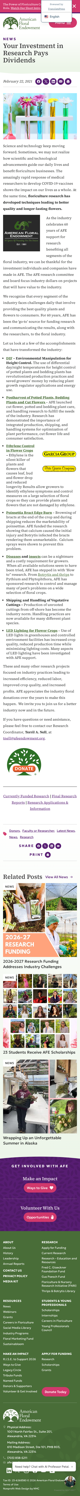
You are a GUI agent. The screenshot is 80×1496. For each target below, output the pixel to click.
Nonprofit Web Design (16, 1488)
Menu (60, 22)
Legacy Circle (12, 1370)
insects (35, 556)
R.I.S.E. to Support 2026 (19, 1359)
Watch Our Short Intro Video (30, 8)
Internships (50, 1315)
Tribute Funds (12, 1375)
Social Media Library (17, 1328)
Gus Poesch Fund (53, 1277)
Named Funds (12, 1381)
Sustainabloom (13, 1344)
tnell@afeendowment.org (24, 738)
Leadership (11, 1258)
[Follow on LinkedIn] (9, 1470)
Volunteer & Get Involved (20, 1391)
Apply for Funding (54, 1248)
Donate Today (55, 1392)
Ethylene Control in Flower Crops (20, 448)
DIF (9, 358)
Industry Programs (16, 1333)
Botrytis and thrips (53, 574)
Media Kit (10, 1281)
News (7, 1306)
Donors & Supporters (17, 1386)
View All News (56, 877)
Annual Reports (13, 1264)
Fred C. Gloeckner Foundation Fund (54, 1269)
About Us (9, 1248)
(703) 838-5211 (17, 1458)
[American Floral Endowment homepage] (21, 23)
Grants (8, 1317)
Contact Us (12, 1270)
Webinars (9, 1312)
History (8, 1253)
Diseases (13, 556)
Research (48, 1359)
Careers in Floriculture (18, 1322)
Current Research (54, 1253)
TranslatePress (56, 8)
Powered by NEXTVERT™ (65, 1490)
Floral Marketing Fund (18, 1338)
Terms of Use (10, 1484)
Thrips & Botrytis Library (58, 1291)
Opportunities (38, 1217)
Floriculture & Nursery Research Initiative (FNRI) (59, 1284)
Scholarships (50, 1310)
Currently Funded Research (26, 796)
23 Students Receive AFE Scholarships (39, 1052)
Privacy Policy (15, 1276)
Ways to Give (37, 1188)
